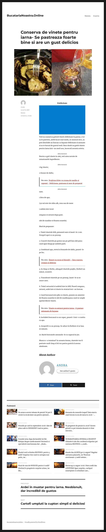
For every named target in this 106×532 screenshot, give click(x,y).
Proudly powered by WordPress (35, 522)
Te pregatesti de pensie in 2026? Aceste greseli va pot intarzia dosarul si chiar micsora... (80, 428)
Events (96, 16)
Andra (62, 365)
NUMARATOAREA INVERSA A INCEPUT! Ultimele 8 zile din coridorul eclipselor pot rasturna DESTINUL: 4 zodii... (81, 441)
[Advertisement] (63, 120)
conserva (24, 116)
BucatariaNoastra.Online (25, 15)
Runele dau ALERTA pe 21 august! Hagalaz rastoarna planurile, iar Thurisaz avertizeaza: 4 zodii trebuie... (81, 454)
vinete (29, 116)
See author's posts (67, 371)
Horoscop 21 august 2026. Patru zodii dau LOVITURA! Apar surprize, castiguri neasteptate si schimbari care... (81, 468)
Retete (87, 16)
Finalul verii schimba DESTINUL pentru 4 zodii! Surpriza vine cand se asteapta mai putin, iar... (34, 454)
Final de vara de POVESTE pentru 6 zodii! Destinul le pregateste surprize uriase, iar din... (34, 468)
